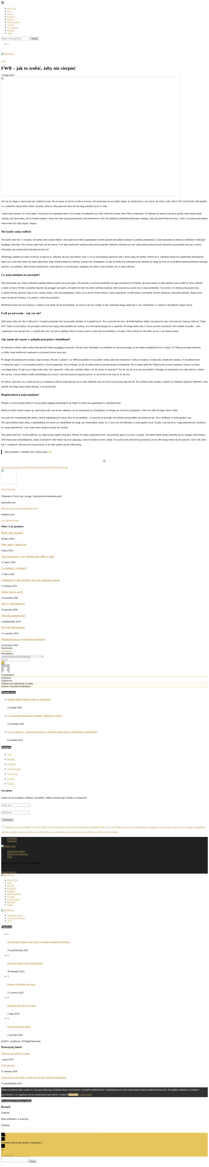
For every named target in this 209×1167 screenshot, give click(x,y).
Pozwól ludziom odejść (19, 1026)
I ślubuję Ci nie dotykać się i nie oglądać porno (30, 580)
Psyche (10, 14)
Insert (32, 1161)
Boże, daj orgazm (12, 532)
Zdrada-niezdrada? (13, 615)
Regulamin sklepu (16, 851)
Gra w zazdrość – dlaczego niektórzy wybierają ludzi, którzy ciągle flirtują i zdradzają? (52, 732)
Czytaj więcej (85, 1094)
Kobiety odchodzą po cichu (21, 984)
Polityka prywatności (17, 854)
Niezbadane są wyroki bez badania (23, 639)
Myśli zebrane (13, 22)
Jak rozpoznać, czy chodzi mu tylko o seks (27, 556)
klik (50, 452)
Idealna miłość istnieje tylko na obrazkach (29, 699)
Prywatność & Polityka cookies (16, 1101)
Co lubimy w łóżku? (14, 568)
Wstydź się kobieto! (13, 627)
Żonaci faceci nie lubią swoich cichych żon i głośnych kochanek (33, 1077)
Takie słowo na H (12, 592)
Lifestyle (11, 17)
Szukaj (34, 38)
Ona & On (11, 8)
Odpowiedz (8, 1155)
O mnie (10, 25)
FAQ (9, 857)
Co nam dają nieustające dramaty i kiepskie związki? (34, 715)
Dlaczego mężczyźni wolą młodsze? (25, 963)
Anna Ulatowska (8, 489)
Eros (9, 11)
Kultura (10, 19)
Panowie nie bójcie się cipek (21, 1005)
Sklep (9, 33)
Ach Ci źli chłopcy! (13, 603)
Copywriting (12, 28)
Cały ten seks (8, 1065)
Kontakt (10, 30)
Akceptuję (73, 1094)
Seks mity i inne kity (14, 544)
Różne (10, 783)
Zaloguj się (6, 650)
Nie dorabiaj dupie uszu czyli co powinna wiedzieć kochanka (38, 942)
